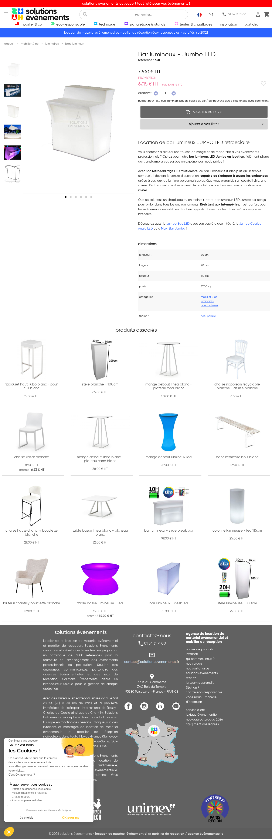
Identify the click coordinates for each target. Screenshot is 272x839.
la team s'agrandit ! (200, 683)
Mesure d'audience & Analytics (29, 792)
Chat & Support (21, 796)
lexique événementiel (201, 714)
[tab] (65, 197)
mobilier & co (209, 296)
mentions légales (206, 724)
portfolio (251, 24)
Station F (192, 687)
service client (195, 710)
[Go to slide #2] (13, 90)
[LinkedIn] (161, 709)
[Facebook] (129, 709)
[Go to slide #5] (13, 152)
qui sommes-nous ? (200, 659)
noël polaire (208, 316)
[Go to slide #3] (13, 111)
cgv (188, 724)
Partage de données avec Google (31, 789)
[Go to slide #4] (13, 131)
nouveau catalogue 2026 (204, 719)
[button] (9, 832)
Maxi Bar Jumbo (173, 228)
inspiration (228, 24)
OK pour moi (71, 817)
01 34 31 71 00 (234, 14)
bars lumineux (209, 305)
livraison (192, 654)
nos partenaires (197, 668)
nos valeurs (194, 663)
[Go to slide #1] (13, 69)
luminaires (207, 301)
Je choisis (26, 817)
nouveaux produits (200, 649)
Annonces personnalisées (27, 800)
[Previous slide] (30, 121)
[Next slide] (127, 121)
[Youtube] (177, 709)
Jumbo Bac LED (178, 223)
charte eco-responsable (204, 692)
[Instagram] (145, 709)
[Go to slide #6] (13, 173)
